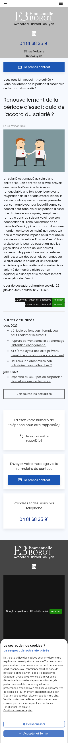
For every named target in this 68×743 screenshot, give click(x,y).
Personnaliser (36, 724)
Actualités (43, 80)
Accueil (28, 80)
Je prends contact (34, 67)
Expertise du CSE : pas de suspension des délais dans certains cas (36, 379)
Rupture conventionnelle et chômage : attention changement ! (37, 343)
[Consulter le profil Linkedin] (34, 33)
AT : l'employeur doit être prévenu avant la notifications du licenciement (37, 353)
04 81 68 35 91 (34, 43)
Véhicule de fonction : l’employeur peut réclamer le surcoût (35, 333)
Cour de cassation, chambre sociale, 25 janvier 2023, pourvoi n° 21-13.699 (31, 288)
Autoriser (58, 300)
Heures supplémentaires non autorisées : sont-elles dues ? (31, 363)
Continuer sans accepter (17, 710)
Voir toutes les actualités (34, 394)
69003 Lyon (34, 53)
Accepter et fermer (36, 733)
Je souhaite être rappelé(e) (34, 438)
